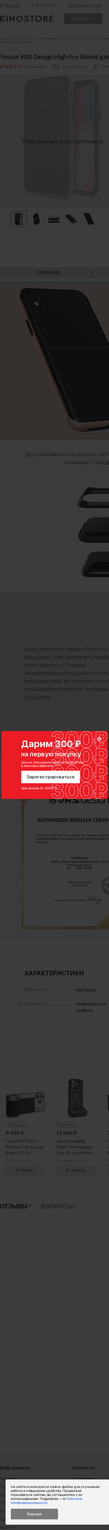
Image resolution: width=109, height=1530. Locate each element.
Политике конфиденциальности (46, 1501)
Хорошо (34, 1514)
